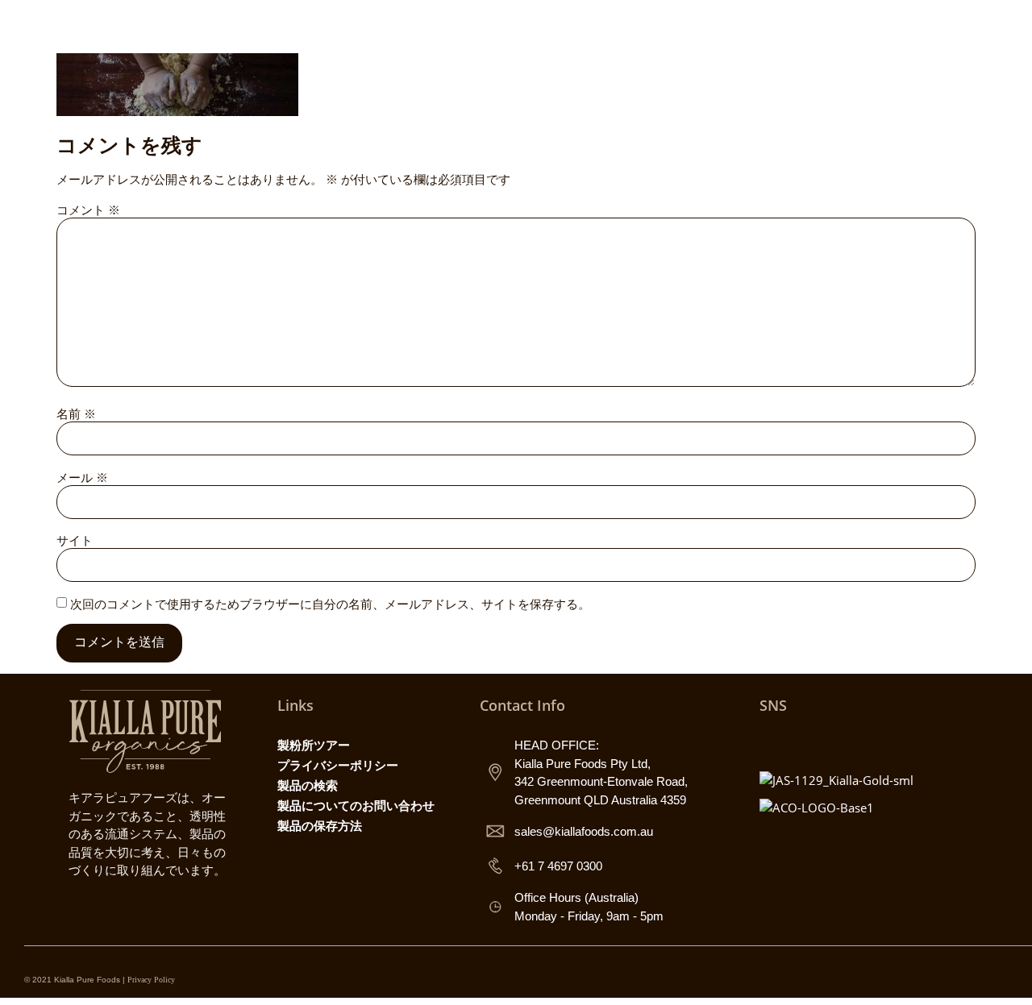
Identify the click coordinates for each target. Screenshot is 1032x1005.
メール (82, 477)
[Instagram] (772, 741)
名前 (76, 414)
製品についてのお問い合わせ (356, 805)
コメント (88, 210)
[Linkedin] (879, 741)
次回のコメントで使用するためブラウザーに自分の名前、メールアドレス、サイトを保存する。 (330, 604)
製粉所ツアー (313, 745)
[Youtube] (843, 741)
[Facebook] (808, 741)
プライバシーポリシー (337, 765)
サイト (74, 540)
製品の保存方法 (319, 825)
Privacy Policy (151, 979)
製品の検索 (307, 785)
